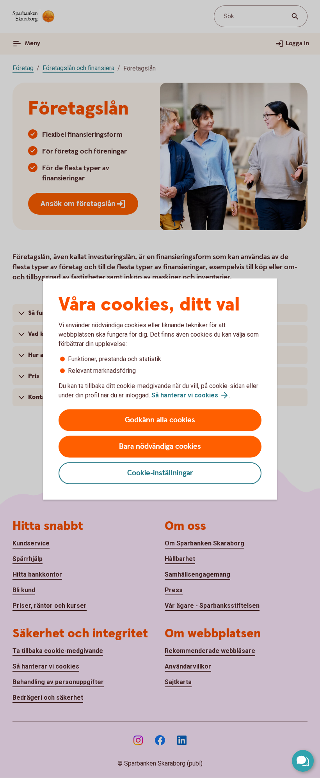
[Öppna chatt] (303, 761)
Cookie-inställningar (160, 473)
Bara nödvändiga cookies (160, 447)
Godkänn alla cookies (160, 420)
